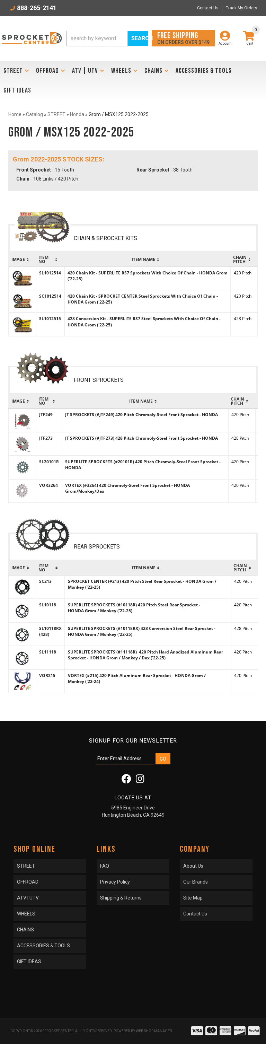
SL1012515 (50, 319)
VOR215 (47, 675)
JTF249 (46, 415)
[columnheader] (22, 259)
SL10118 (47, 605)
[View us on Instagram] (140, 780)
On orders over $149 (183, 38)
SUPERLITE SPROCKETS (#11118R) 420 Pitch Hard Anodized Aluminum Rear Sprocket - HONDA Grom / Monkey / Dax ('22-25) (145, 655)
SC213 (45, 581)
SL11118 (47, 652)
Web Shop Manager (154, 1031)
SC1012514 (50, 296)
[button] (107, 38)
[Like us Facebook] (126, 780)
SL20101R (49, 462)
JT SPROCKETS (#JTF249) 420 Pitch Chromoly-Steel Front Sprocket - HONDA (141, 415)
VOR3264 (48, 485)
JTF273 (46, 438)
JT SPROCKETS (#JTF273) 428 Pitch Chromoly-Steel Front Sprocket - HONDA (141, 438)
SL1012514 (50, 273)
